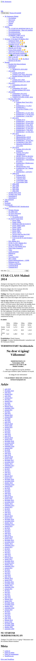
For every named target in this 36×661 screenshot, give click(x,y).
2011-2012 (15, 133)
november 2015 (9, 502)
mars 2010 (8, 618)
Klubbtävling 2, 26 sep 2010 (24, 123)
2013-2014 (15, 147)
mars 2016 (8, 495)
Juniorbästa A (12, 198)
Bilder (6, 201)
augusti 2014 (8, 526)
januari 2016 (8, 498)
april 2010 (8, 616)
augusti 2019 (8, 427)
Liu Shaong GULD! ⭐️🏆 (16, 42)
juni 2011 (7, 592)
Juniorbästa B (12, 196)
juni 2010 (7, 613)
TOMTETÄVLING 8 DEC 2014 (22, 97)
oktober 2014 (9, 523)
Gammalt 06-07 (13, 267)
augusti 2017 (8, 467)
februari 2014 (9, 537)
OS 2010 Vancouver (14, 213)
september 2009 (9, 629)
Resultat (7, 62)
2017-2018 (11, 78)
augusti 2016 (8, 486)
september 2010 (9, 608)
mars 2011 (8, 597)
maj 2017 (7, 471)
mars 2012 (8, 577)
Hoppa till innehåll (15, 13)
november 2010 (9, 604)
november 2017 (9, 462)
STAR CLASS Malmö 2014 (17, 246)
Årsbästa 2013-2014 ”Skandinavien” (22, 153)
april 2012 (8, 575)
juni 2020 (7, 418)
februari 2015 (9, 516)
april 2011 (8, 596)
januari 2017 (8, 477)
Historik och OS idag (14, 48)
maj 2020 (7, 420)
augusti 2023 (8, 398)
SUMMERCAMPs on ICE (16, 35)
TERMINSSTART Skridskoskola (18, 206)
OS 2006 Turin (13, 212)
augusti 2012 (8, 568)
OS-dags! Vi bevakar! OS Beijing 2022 (17, 39)
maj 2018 (7, 451)
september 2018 (9, 446)
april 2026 (8, 389)
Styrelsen (11, 21)
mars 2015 (8, 514)
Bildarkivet (11, 253)
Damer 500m (16, 231)
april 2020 (8, 422)
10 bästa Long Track (14, 194)
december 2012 (9, 561)
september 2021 (9, 408)
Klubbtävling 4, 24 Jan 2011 (24, 126)
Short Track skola (17, 37)
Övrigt (7, 208)
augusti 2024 (8, 394)
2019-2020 (11, 67)
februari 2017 (9, 476)
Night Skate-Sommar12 (15, 248)
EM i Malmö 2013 (14, 241)
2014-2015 (11, 92)
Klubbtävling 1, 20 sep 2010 (24, 121)
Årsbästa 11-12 (20, 135)
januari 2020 (8, 425)
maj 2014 (7, 531)
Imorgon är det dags (14, 60)
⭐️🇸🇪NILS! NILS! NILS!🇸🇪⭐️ (18, 55)
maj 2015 (7, 510)
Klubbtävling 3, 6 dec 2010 (24, 125)
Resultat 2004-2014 (14, 99)
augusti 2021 (8, 410)
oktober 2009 (9, 627)
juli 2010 (7, 611)
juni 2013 (7, 550)
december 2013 (9, 540)
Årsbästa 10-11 (20, 119)
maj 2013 (7, 552)
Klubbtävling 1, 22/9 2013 (24, 172)
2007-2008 (15, 185)
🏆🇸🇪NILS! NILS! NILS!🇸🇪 (17, 46)
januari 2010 (8, 622)
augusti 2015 (8, 507)
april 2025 (8, 392)
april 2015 (8, 512)
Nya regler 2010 (13, 257)
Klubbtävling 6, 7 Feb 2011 (24, 130)
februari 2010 (9, 620)
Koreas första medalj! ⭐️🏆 (17, 50)
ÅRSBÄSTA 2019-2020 (19, 69)
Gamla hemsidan (13, 252)
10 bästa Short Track (14, 192)
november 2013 (9, 542)
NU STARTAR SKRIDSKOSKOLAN (20, 28)
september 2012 (9, 566)
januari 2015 (8, 517)
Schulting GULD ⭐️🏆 (15, 44)
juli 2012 (7, 570)
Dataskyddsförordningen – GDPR (18, 260)
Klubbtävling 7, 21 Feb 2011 (25, 132)
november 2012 (9, 563)
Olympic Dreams (13, 210)
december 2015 (9, 500)
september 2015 (9, 505)
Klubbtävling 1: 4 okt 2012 (24, 116)
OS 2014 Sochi (13, 215)
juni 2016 (7, 490)
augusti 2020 (8, 417)
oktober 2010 (9, 606)
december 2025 (9, 391)
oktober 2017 (9, 464)
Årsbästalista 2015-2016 (19, 88)
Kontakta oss (8, 205)
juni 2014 (7, 530)
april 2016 (8, 493)
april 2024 (8, 396)
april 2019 (8, 434)
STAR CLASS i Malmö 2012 (17, 243)
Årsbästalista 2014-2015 (19, 93)
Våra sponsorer (9, 199)
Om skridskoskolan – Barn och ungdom (20, 30)
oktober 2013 (9, 543)
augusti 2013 (8, 547)
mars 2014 (8, 535)
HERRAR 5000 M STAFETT (21, 224)
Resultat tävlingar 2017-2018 (21, 81)
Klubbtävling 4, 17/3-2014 (24, 158)
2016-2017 (11, 83)
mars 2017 (8, 474)
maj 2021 (7, 411)
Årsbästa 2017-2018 (18, 80)
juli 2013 (7, 549)
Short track (11, 20)
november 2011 (9, 583)
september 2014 (9, 524)
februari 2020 (9, 424)
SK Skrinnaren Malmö (11, 16)
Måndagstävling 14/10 (23, 166)
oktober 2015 (9, 504)
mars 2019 (8, 436)
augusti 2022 (8, 401)
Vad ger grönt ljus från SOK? (21, 234)
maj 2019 (7, 432)
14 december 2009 (21, 180)
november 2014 (9, 521)
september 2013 (9, 545)
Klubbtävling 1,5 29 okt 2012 (25, 114)
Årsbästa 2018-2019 (18, 73)
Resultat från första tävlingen (17, 64)
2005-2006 (15, 189)
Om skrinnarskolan (14, 32)
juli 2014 (7, 528)
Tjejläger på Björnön (14, 264)
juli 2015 (7, 509)
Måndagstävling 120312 (23, 139)
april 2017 (8, 472)
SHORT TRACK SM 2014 (24, 156)
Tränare (10, 23)
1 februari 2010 (20, 179)
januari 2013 (8, 559)
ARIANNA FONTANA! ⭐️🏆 (18, 52)
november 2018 (9, 443)
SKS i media (12, 258)
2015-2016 (11, 86)
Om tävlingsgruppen (14, 34)
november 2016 (9, 481)
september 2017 (9, 465)
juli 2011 (7, 590)
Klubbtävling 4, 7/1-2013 (23, 106)
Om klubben (12, 18)
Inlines (10, 25)
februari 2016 (9, 497)
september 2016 (9, 484)
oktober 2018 (9, 444)
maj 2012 (7, 573)
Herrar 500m (16, 220)
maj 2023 (7, 399)
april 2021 (8, 413)
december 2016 (9, 479)
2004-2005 (15, 191)
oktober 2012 (9, 564)
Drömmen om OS (13, 262)
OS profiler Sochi (17, 217)
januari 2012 (8, 580)
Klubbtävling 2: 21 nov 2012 (25, 113)
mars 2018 (8, 455)
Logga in (7, 651)
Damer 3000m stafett (18, 225)
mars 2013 (8, 556)
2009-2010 (15, 173)
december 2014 (9, 519)
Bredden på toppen (18, 236)
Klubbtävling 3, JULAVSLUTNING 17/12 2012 (24, 109)
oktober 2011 (9, 585)
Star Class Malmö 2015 (15, 245)
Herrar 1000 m (16, 229)
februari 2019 (9, 438)
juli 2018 (7, 450)
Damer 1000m (16, 222)
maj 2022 (7, 403)
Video (10, 250)
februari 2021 (9, 415)
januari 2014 (8, 538)
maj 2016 (7, 491)
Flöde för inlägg (9, 652)
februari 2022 (9, 406)
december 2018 (9, 441)
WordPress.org (9, 656)
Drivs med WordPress (7, 659)
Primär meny (5, 13)
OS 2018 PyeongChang (15, 218)
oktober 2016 (9, 483)
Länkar (10, 255)
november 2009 (9, 625)
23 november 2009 (22, 182)
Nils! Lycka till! (13, 57)
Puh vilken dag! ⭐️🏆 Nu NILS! (18, 59)
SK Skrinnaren (11, 6)
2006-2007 (15, 187)
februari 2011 (9, 599)
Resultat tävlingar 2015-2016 (21, 90)
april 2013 (8, 554)
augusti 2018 (8, 448)
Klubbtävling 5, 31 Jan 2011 (24, 128)
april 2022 (8, 404)
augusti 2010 (8, 610)
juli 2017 (7, 469)
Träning (7, 27)
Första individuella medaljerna (17, 53)
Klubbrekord (12, 66)
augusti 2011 (8, 589)
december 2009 (9, 623)
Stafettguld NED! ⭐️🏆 (15, 41)
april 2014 (8, 533)
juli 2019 (7, 429)
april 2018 (8, 453)
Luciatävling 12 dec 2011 (23, 142)
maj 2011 (7, 594)
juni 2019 (7, 431)
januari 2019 (8, 439)
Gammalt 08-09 (13, 265)
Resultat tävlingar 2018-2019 (21, 76)
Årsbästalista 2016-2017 (19, 85)
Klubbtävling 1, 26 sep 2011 (24, 140)
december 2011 (9, 582)
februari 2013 (9, 557)
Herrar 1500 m (16, 232)
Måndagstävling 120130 (23, 137)
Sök (2, 11)
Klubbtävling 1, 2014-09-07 (20, 95)
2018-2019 (11, 71)
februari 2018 (9, 457)
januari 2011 (8, 601)
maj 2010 (7, 615)
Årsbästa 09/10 (20, 175)
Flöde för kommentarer (12, 654)
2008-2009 (15, 184)
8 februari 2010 (20, 177)
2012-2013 (15, 100)
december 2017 (9, 460)
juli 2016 (7, 488)
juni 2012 (7, 571)
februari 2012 (9, 578)
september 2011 (9, 587)
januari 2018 (8, 458)
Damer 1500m (16, 227)
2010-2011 (15, 118)
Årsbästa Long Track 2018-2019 (22, 74)
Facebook (8, 203)
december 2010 (9, 603)
